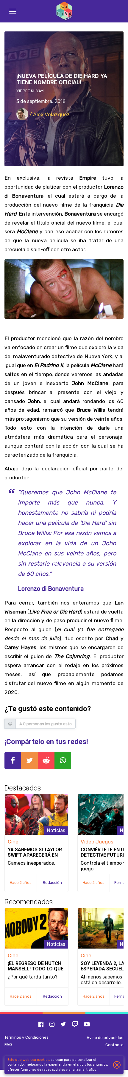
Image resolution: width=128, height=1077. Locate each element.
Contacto (114, 1044)
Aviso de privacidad (105, 1037)
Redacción (52, 882)
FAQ (8, 1044)
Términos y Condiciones (26, 1037)
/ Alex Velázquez (49, 114)
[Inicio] (64, 11)
